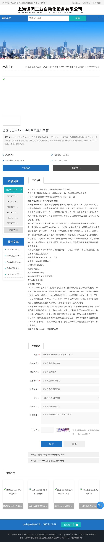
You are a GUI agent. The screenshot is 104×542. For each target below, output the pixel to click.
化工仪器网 (83, 534)
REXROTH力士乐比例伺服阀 (14, 207)
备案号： (54, 534)
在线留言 (86, 3)
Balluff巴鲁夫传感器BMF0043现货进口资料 (14, 268)
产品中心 (47, 67)
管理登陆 (92, 534)
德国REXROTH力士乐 (64, 67)
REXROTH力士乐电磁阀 (14, 202)
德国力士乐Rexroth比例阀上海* (51, 455)
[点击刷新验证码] (63, 430)
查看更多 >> (13, 230)
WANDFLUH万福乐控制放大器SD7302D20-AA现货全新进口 (14, 262)
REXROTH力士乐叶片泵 (14, 212)
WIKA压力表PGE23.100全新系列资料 (14, 256)
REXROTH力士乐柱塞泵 (14, 218)
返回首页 (76, 3)
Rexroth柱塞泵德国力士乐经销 (51, 461)
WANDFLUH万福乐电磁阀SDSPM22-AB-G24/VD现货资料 (14, 249)
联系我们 (97, 3)
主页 (39, 67)
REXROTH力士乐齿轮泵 (14, 223)
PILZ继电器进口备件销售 (89, 506)
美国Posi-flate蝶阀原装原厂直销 (64, 506)
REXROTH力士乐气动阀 (14, 196)
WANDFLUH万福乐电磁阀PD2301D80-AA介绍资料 (14, 274)
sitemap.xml (63, 534)
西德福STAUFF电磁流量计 (13, 506)
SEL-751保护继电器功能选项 (38, 506)
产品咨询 (26, 168)
